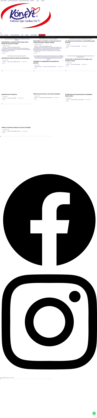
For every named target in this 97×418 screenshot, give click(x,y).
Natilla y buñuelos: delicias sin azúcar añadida (16, 127)
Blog (22, 35)
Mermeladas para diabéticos (41, 49)
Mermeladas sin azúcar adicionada (8, 50)
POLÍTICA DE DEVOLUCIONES (5, 146)
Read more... (3, 53)
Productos (19, 131)
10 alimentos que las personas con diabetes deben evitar (78, 95)
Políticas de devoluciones (24, 0)
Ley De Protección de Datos (13, 0)
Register (42, 0)
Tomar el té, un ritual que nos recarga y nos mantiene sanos (78, 60)
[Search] (11, 30)
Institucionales (34, 35)
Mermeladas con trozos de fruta (8, 48)
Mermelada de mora (39, 48)
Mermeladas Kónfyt (18, 48)
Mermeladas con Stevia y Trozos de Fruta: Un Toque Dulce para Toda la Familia (47, 41)
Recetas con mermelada (56, 50)
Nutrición (18, 47)
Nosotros (6, 35)
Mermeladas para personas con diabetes (13, 49)
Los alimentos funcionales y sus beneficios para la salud (80, 41)
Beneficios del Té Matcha (9, 94)
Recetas (27, 35)
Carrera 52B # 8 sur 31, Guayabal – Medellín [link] (8, 158)
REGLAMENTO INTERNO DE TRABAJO (6, 152)
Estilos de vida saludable (11, 47)
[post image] (17, 39)
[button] (1, 32)
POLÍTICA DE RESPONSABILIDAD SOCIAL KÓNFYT (8, 144)
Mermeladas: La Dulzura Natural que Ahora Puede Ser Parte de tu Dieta (15, 42)
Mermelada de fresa (38, 47)
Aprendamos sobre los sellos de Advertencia (15, 58)
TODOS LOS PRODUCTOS (14, 35)
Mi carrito (32, 0)
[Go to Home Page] (20, 37)
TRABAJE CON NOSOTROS (4, 150)
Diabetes (40, 97)
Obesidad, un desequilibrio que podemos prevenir (46, 62)
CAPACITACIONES (3, 148)
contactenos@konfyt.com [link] (5, 168)
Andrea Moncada (38, 66)
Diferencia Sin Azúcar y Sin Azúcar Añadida (46, 94)
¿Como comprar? (3, 0)
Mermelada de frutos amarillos (48, 47)
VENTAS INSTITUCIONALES (4, 142)
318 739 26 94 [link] (2, 165)
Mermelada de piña (47, 48)
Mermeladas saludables (26, 49)
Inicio (2, 35)
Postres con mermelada (46, 50)
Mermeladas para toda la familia (53, 49)
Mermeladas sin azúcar (37, 50)
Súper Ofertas (42, 35)
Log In (37, 0)
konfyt (5, 47)
